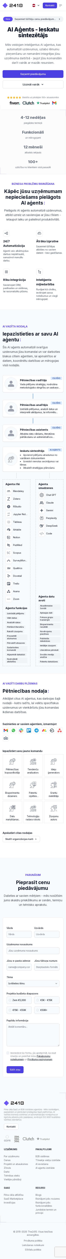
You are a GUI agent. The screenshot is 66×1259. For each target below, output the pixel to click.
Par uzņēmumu (11, 1156)
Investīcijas (9, 1202)
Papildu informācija (17, 1020)
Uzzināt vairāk (31, 84)
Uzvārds (38, 928)
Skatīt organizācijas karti (19, 839)
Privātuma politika (33, 1240)
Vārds (10, 928)
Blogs (38, 1194)
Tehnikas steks (12, 1175)
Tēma (10, 977)
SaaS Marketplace (13, 1198)
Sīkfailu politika (33, 1249)
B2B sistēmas (42, 1156)
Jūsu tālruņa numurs (45, 960)
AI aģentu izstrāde (45, 1168)
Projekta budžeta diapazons (22, 993)
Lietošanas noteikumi (33, 1245)
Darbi (6, 1171)
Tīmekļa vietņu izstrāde (48, 1160)
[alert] (33, 19)
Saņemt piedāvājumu (33, 74)
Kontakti (49, 5)
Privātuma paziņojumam (40, 1059)
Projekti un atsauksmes (16, 1164)
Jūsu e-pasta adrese (18, 960)
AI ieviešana (42, 1164)
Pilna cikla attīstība (13, 1194)
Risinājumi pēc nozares (48, 1198)
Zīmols (7, 1168)
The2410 (32, 1231)
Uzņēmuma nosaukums (20, 944)
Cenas (7, 1160)
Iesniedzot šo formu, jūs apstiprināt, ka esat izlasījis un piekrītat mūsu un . (33, 1056)
